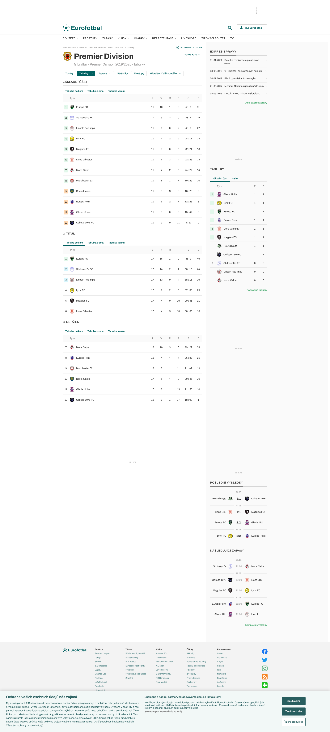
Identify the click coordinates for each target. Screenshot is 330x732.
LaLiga (98, 657)
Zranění (129, 678)
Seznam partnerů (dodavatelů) (163, 711)
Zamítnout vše (293, 711)
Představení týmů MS (135, 653)
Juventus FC (162, 670)
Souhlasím (293, 701)
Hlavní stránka (69, 47)
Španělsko (222, 678)
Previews (191, 657)
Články (190, 649)
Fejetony (191, 670)
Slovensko (222, 657)
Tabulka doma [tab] (95, 91)
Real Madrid (161, 682)
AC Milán (160, 666)
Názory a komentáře (196, 666)
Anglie (220, 661)
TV (232, 38)
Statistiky (122, 73)
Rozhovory (192, 682)
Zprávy (69, 73)
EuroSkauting (131, 657)
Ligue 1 (98, 670)
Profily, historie (193, 678)
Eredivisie (99, 686)
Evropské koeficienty (135, 666)
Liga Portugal (101, 682)
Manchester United (164, 661)
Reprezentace (163, 38)
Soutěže (69, 38)
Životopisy (191, 674)
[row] (132, 107)
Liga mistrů (100, 690)
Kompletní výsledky (256, 625)
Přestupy (90, 38)
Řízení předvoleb (293, 722)
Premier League (102, 653)
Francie (220, 666)
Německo (221, 674)
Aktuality (191, 653)
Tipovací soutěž (213, 38)
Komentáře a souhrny (196, 661)
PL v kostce (130, 661)
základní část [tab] (220, 178)
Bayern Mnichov (163, 674)
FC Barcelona (162, 678)
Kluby (122, 38)
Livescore (189, 38)
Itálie (219, 670)
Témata (128, 649)
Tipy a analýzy (193, 686)
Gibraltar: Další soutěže (163, 73)
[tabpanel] (132, 161)
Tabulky (130, 47)
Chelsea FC (161, 657)
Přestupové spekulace (135, 674)
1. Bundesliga (101, 666)
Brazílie (220, 686)
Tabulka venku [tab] (116, 91)
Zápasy (107, 38)
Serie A (98, 661)
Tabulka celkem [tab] (74, 91)
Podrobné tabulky (257, 290)
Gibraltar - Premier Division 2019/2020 (107, 47)
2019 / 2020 (190, 54)
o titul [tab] (235, 178)
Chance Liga (100, 674)
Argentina (221, 682)
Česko (220, 653)
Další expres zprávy (256, 102)
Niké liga (99, 678)
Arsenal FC (161, 653)
